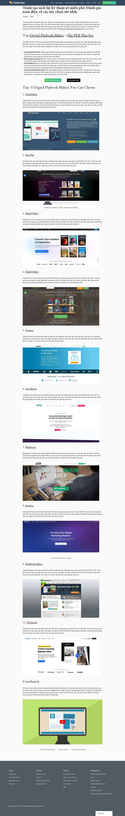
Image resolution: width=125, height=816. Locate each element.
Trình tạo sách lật (63, 749)
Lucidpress (31, 389)
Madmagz (30, 447)
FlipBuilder (31, 94)
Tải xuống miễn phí (109, 2)
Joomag (29, 505)
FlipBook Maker (34, 564)
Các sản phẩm (58, 2)
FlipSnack (32, 622)
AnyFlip (29, 155)
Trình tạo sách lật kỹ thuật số (47, 749)
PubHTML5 (32, 272)
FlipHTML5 (32, 213)
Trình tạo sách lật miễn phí (78, 749)
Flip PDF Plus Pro (80, 35)
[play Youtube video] (62, 721)
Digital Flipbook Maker (47, 35)
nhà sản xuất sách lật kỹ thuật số (71, 29)
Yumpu (29, 330)
